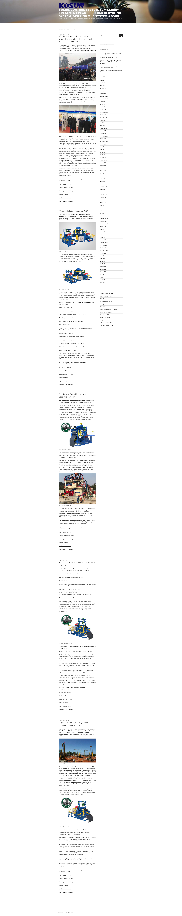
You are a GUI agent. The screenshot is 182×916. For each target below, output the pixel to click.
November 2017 (103, 266)
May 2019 (102, 261)
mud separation (85, 50)
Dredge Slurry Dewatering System (107, 296)
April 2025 (102, 106)
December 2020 (104, 218)
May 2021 (102, 210)
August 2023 (103, 144)
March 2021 (103, 213)
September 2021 (104, 200)
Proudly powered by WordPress (65, 912)
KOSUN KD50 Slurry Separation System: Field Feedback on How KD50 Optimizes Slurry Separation (110, 62)
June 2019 (102, 258)
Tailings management (105, 320)
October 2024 (103, 114)
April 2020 (102, 237)
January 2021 (103, 216)
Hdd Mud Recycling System (106, 301)
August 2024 (103, 120)
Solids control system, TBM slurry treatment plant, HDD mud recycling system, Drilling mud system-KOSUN (90, 13)
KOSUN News (103, 306)
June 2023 (102, 149)
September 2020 (104, 224)
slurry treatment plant (74, 214)
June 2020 (102, 231)
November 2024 (104, 112)
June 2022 (102, 176)
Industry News (103, 304)
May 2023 (102, 152)
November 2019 (104, 245)
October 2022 (103, 168)
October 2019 (103, 247)
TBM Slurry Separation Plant (106, 325)
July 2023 (102, 146)
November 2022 (104, 165)
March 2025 (103, 109)
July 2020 (102, 229)
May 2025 (102, 104)
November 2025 (104, 99)
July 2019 (102, 255)
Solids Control (69, 179)
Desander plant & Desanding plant (107, 293)
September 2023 (104, 141)
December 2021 (103, 192)
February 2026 (103, 91)
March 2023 (103, 157)
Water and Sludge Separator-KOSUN (74, 211)
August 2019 (103, 253)
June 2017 (102, 277)
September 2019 (104, 250)
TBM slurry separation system (107, 44)
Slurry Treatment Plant (105, 314)
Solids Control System (105, 317)
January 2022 (103, 189)
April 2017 (102, 282)
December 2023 (104, 133)
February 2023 (103, 160)
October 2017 (103, 269)
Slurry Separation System (106, 312)
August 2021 (103, 202)
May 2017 (102, 279)
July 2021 (102, 205)
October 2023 (103, 138)
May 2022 (102, 178)
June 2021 (102, 208)
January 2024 (103, 130)
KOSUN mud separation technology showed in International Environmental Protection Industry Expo (75, 39)
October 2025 (103, 101)
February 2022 (103, 186)
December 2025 (104, 96)
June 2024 (102, 122)
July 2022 (102, 173)
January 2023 (103, 162)
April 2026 (102, 85)
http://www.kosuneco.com (66, 201)
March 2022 (103, 184)
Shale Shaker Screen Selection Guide (108, 57)
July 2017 (102, 274)
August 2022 (103, 170)
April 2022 (102, 181)
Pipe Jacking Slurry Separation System (109, 309)
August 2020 (103, 226)
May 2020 (102, 234)
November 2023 (104, 136)
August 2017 (103, 271)
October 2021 (103, 197)
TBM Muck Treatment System (107, 322)
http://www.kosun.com (65, 197)
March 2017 (103, 285)
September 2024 (104, 117)
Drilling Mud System (104, 298)
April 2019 (102, 263)
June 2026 (102, 80)
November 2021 (103, 194)
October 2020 (103, 221)
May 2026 (102, 83)
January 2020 (103, 239)
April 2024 (102, 125)
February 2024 (103, 128)
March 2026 (103, 88)
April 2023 (102, 154)
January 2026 (103, 93)
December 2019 (103, 242)
